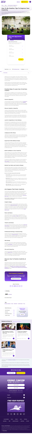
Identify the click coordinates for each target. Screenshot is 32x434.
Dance (12, 303)
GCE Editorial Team (16, 69)
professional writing (15, 234)
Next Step (20, 59)
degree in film (10, 252)
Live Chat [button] (16, 387)
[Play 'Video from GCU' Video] (16, 407)
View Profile (10, 294)
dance (18, 215)
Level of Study (10, 45)
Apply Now (18, 1)
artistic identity (7, 161)
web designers (10, 244)
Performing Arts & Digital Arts (12, 5)
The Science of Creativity (12, 359)
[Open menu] (30, 2)
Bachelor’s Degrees (8, 303)
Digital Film (15, 303)
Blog (5, 5)
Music (24, 303)
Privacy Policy (5, 430)
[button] (16, 46)
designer (24, 102)
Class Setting (10, 48)
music (14, 215)
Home (2, 5)
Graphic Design (20, 303)
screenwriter (25, 101)
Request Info (25, 1)
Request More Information (16, 278)
